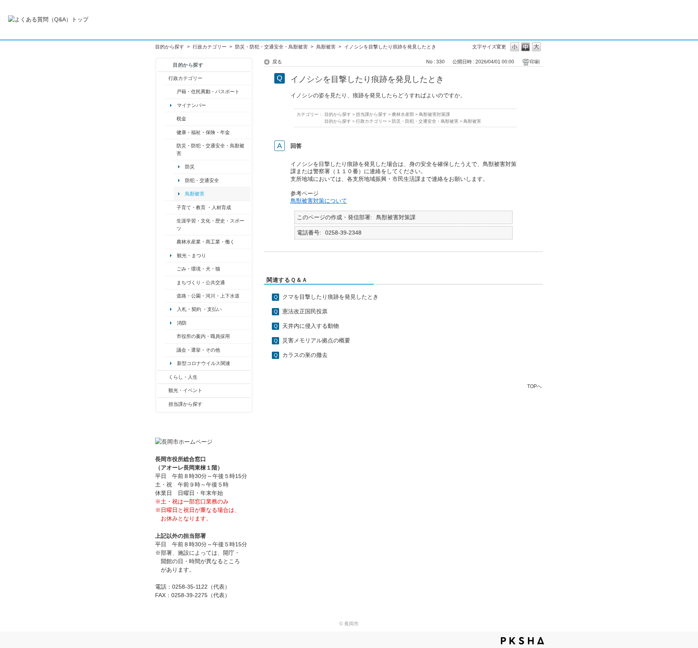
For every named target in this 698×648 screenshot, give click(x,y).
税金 (181, 119)
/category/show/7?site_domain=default (171, 91)
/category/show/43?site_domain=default (171, 224)
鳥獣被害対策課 (434, 114)
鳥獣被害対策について (318, 200)
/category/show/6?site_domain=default (171, 282)
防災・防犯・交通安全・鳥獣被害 (271, 47)
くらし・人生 (183, 377)
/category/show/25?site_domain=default (171, 149)
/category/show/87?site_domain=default (171, 296)
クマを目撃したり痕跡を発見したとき (330, 297)
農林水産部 (403, 114)
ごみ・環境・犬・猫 (198, 269)
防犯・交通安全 (202, 180)
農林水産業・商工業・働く (206, 242)
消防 (182, 323)
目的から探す (169, 47)
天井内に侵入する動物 (310, 326)
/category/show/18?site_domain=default (163, 390)
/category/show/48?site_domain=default (171, 207)
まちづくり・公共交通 (201, 282)
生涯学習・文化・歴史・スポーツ (210, 224)
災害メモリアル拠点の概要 (316, 340)
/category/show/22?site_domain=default (171, 269)
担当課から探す (185, 404)
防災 (190, 167)
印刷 (535, 62)
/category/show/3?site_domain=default (163, 78)
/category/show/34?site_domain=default (171, 241)
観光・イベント (185, 390)
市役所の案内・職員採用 (203, 336)
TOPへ (534, 386)
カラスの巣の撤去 (305, 355)
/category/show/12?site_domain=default (163, 377)
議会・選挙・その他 (198, 350)
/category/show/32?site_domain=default (171, 336)
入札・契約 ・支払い (199, 309)
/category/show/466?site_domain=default (171, 350)
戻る (277, 62)
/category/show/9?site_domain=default (163, 404)
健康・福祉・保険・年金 (203, 132)
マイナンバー (191, 105)
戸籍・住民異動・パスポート (208, 91)
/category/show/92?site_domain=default (171, 118)
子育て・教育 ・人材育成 (204, 207)
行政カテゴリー (210, 47)
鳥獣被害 (326, 47)
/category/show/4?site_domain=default (171, 132)
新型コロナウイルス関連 (203, 363)
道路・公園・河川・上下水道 (208, 296)
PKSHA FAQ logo (522, 640)
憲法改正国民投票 (305, 311)
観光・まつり (191, 255)
